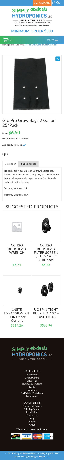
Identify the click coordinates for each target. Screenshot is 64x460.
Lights (32, 387)
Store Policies (32, 412)
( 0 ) (10, 40)
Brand (11, 45)
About (32, 425)
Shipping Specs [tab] (28, 164)
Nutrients (32, 390)
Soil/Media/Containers (32, 393)
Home (5, 45)
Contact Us (32, 416)
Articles (32, 422)
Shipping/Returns (32, 409)
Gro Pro (19, 45)
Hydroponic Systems (32, 384)
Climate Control (32, 378)
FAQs (32, 419)
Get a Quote (42, 3)
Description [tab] (10, 164)
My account (32, 396)
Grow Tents (32, 381)
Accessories (32, 375)
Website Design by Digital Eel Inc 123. (32, 457)
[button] (50, 40)
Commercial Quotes (32, 406)
